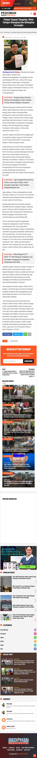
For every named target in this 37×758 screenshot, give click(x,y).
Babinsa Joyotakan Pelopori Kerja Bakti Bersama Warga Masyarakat (23, 681)
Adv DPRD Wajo (4, 630)
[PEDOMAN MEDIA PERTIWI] (18, 744)
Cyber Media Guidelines (27, 748)
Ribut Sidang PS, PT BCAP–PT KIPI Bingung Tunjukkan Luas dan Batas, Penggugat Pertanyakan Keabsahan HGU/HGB (18, 483)
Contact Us (12, 748)
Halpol (2, 645)
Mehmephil (9, 704)
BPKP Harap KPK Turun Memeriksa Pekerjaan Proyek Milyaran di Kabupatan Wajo (24, 587)
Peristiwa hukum (14, 341)
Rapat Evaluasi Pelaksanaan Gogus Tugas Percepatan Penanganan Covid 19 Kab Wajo (23, 606)
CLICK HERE (27, 567)
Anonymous (10, 719)
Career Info (27, 750)
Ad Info (18, 748)
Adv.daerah (3, 634)
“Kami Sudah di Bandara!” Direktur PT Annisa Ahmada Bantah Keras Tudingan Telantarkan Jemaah (23, 691)
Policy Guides (11, 750)
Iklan (1, 649)
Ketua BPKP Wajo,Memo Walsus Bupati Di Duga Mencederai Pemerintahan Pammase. (24, 578)
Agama (2, 637)
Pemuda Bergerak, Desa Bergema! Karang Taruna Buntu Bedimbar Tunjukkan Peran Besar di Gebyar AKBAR (24, 663)
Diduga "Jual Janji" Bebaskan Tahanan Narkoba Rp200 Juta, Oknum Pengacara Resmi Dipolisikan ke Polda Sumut (18, 398)
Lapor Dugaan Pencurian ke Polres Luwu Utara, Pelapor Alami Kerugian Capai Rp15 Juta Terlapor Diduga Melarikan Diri (17, 466)
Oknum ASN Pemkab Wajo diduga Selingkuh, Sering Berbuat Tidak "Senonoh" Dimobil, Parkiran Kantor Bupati (24, 617)
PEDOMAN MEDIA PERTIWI (22, 754)
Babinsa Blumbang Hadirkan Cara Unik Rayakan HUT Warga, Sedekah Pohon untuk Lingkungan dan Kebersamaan (24, 672)
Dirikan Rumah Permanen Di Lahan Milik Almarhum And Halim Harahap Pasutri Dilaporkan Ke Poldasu (18, 416)
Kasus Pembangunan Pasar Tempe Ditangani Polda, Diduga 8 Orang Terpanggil (24, 597)
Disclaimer (19, 750)
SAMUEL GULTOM (11, 726)
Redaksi (5, 748)
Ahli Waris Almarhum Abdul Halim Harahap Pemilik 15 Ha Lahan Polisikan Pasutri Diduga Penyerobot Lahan (18, 432)
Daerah (2, 641)
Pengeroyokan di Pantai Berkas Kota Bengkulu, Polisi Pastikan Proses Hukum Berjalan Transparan (17, 100)
